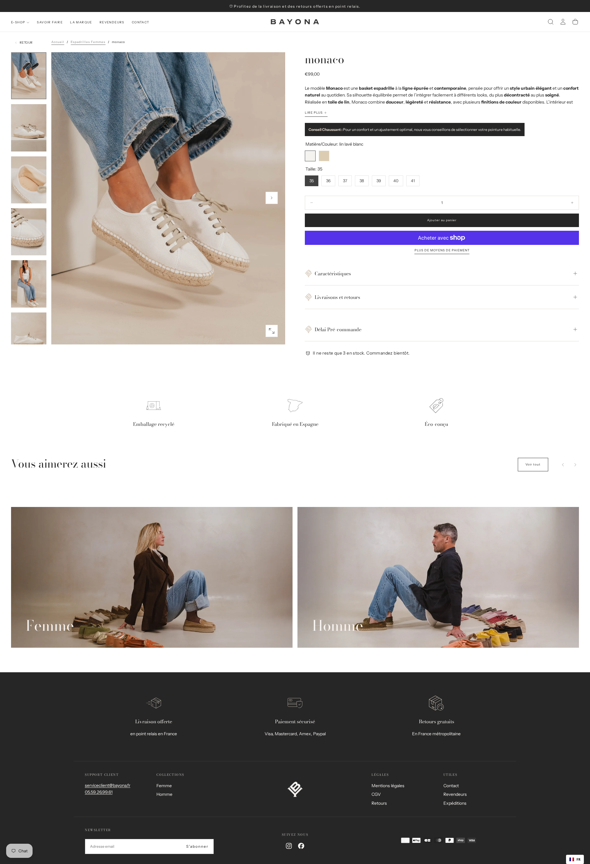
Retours (379, 803)
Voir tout (533, 464)
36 (328, 180)
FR (578, 859)
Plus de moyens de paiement (442, 250)
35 (311, 180)
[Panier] (575, 22)
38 (362, 180)
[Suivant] (575, 464)
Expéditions (454, 803)
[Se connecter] (563, 22)
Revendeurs (112, 22)
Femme (164, 785)
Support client (102, 774)
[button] (550, 22)
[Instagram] (289, 846)
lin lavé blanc (310, 156)
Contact (140, 22)
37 (345, 180)
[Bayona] (295, 789)
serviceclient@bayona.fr (107, 785)
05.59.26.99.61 (98, 792)
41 (413, 180)
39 (378, 180)
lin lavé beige (324, 156)
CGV (376, 794)
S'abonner (197, 846)
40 (396, 180)
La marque (81, 22)
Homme (164, 794)
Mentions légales (388, 785)
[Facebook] (301, 846)
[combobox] (575, 859)
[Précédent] (563, 464)
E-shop (18, 22)
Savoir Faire (50, 22)
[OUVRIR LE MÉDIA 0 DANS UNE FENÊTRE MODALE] (271, 331)
